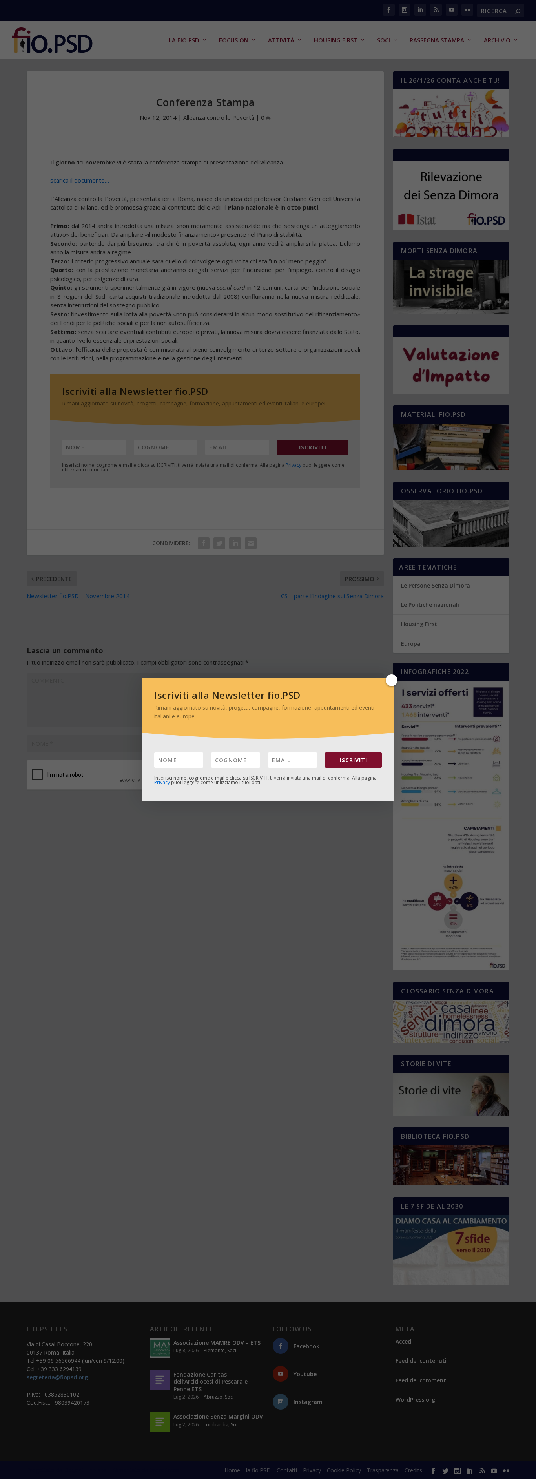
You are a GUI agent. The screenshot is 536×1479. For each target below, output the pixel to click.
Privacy (162, 782)
